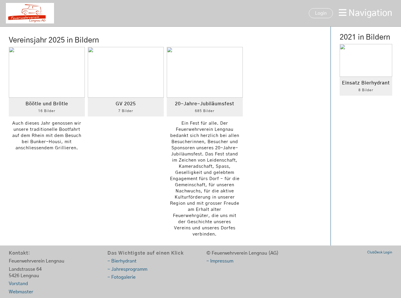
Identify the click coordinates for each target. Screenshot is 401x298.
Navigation (369, 13)
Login (321, 13)
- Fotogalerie (121, 277)
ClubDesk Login (379, 252)
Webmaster (21, 291)
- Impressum (219, 261)
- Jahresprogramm (127, 269)
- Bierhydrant (122, 261)
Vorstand (18, 283)
